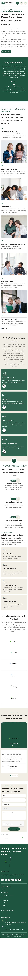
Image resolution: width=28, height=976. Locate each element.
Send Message (14, 829)
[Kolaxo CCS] (7, 3)
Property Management (8, 895)
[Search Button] (21, 3)
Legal (4, 890)
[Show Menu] (25, 3)
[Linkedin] (9, 880)
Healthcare (5, 902)
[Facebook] (2, 880)
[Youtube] (19, 880)
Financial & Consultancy (8, 910)
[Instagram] (6, 880)
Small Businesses (7, 913)
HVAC (4, 905)
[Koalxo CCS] (5, 871)
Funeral (4, 908)
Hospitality (5, 900)
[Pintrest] (16, 880)
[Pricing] (6, 862)
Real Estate (5, 892)
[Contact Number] (17, 3)
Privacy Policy (9, 936)
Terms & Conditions (18, 936)
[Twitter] (12, 880)
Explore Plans (6, 51)
